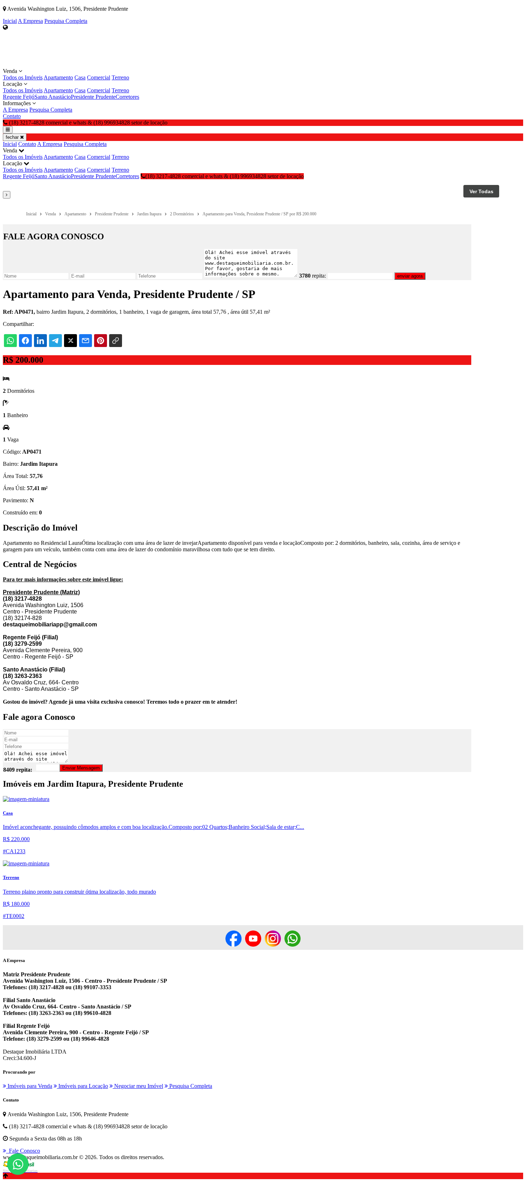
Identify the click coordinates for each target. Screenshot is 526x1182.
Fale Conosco (23, 1151)
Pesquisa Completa (65, 21)
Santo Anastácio (52, 97)
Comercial (98, 77)
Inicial (10, 21)
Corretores (127, 97)
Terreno (120, 77)
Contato (12, 116)
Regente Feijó (18, 97)
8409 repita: (17, 770)
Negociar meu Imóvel (138, 1086)
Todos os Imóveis (23, 77)
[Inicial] (21, 65)
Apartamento (58, 77)
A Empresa (30, 21)
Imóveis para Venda (29, 1086)
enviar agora (410, 276)
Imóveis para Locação (82, 1086)
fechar (13, 137)
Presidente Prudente (93, 97)
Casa (80, 77)
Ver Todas (481, 191)
